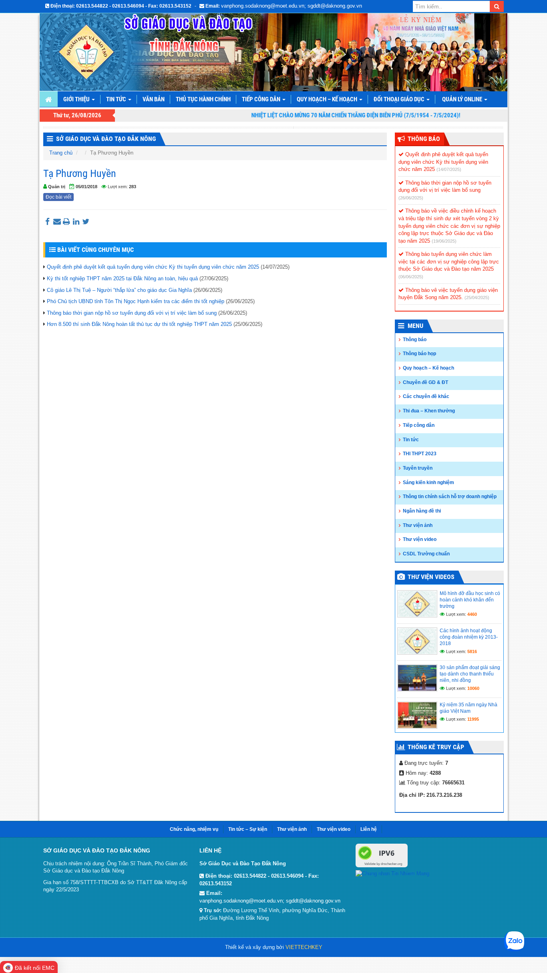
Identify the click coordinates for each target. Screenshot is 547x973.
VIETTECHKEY (304, 947)
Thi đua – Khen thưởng (429, 411)
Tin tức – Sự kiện (247, 829)
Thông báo (414, 339)
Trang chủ (60, 153)
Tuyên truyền (417, 468)
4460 (472, 614)
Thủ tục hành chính (203, 99)
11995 (473, 719)
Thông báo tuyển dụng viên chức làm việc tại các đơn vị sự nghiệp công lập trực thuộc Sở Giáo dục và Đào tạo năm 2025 (448, 261)
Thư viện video (419, 539)
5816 (472, 651)
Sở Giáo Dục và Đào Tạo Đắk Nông (106, 139)
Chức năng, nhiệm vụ (194, 829)
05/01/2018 (86, 186)
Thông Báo (424, 139)
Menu (415, 326)
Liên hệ (368, 829)
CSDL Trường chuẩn (426, 554)
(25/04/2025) (477, 297)
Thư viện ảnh (417, 525)
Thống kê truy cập (436, 747)
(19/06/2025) (444, 241)
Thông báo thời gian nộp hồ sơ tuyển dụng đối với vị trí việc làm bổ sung (132, 313)
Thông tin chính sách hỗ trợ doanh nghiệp (450, 496)
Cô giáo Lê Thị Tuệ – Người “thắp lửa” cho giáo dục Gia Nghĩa (119, 290)
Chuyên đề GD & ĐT (425, 382)
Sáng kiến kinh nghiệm (428, 482)
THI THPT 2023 (419, 453)
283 (132, 186)
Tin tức (116, 99)
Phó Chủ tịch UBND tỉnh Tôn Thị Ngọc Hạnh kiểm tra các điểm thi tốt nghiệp (135, 301)
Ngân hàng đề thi (422, 511)
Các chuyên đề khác (426, 396)
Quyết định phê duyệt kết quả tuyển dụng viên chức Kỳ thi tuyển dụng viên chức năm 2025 (153, 267)
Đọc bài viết (58, 197)
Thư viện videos (431, 577)
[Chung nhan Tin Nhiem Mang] (392, 873)
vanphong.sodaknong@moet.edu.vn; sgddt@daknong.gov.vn (291, 6)
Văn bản (154, 99)
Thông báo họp (419, 353)
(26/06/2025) (410, 197)
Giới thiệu (77, 99)
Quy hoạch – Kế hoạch (327, 99)
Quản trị (56, 186)
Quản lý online (462, 99)
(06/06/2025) (410, 276)
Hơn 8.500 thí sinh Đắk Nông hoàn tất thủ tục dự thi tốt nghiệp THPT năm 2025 (139, 324)
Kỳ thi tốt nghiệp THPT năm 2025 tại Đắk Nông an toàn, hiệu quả (122, 278)
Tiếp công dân (262, 99)
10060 (473, 688)
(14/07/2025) (448, 169)
